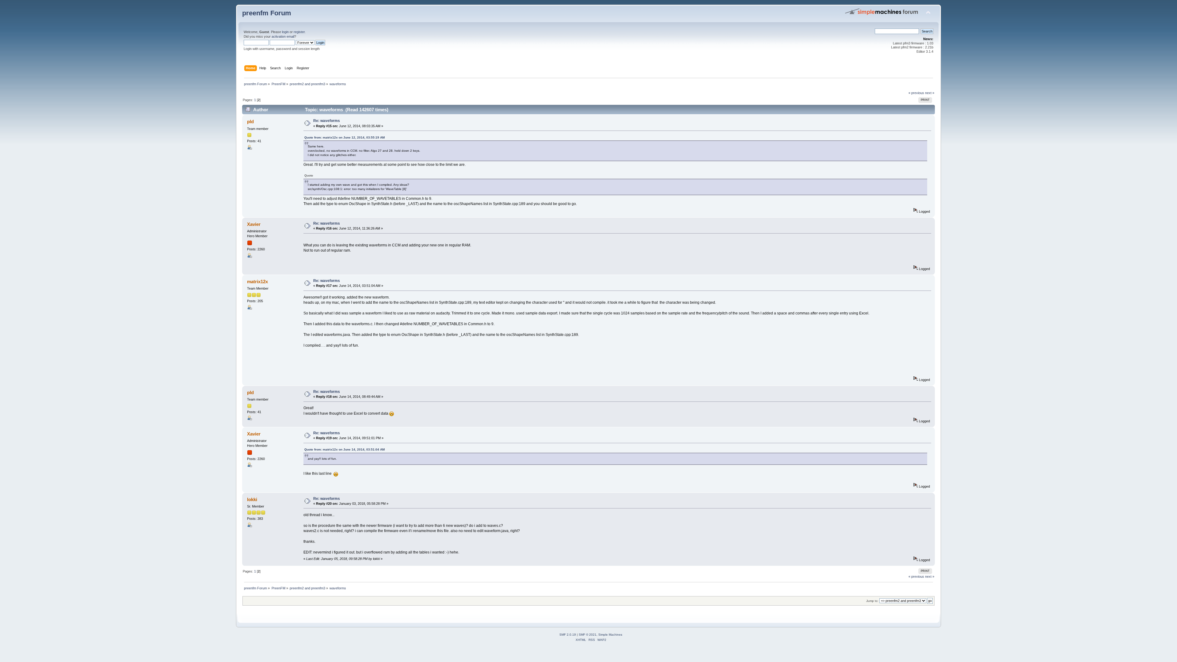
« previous (916, 93)
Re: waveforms (326, 121)
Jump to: (872, 601)
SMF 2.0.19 (567, 634)
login (285, 32)
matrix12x (257, 281)
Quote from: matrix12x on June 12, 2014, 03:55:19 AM (344, 137)
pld (250, 121)
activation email (283, 36)
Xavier (254, 224)
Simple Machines (610, 634)
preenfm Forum (266, 13)
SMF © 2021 (587, 634)
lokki (252, 499)
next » (929, 93)
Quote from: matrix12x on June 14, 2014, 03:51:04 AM (344, 449)
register (299, 32)
